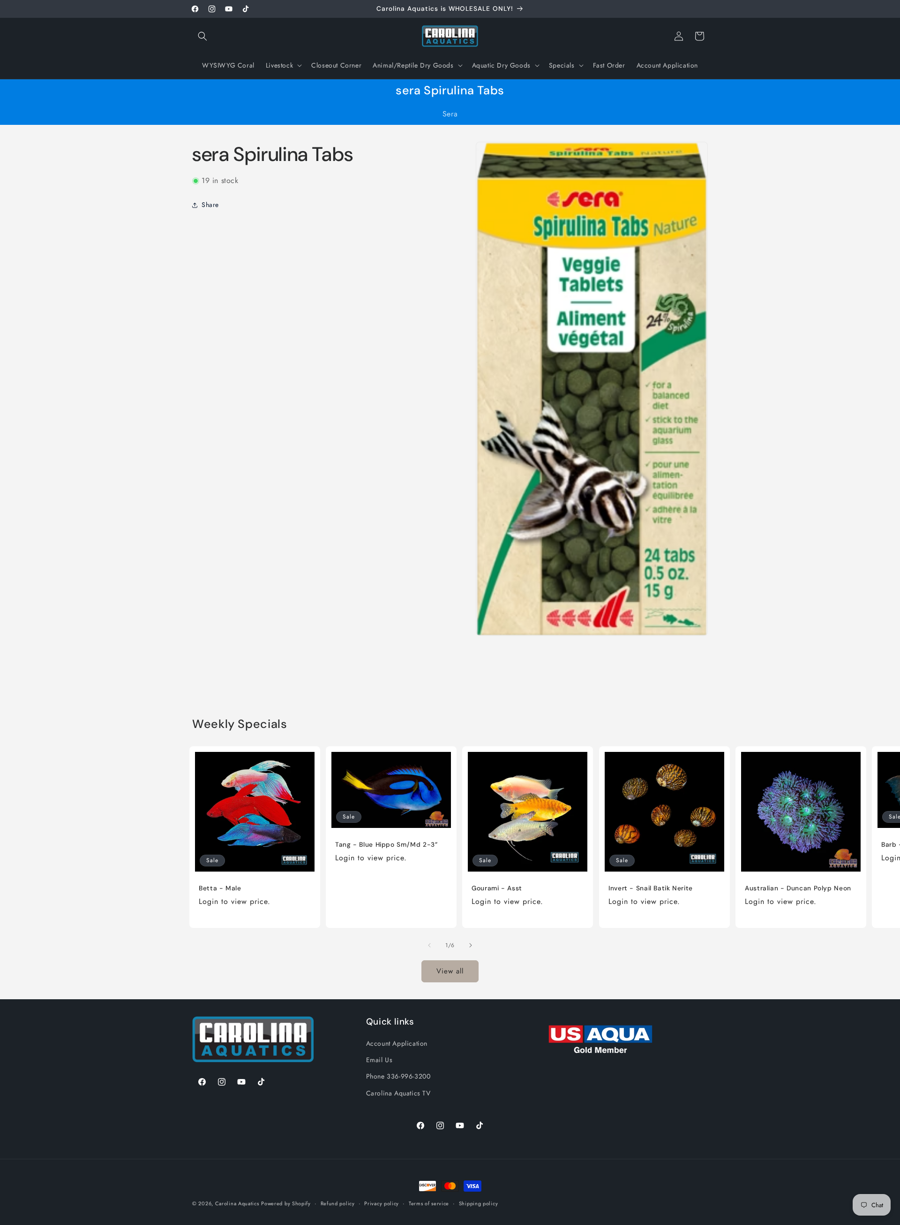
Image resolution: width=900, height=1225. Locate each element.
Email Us (379, 1059)
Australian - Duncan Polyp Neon (798, 888)
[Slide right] (470, 945)
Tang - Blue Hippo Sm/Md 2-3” (386, 845)
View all (450, 971)
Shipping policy (478, 1203)
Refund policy (338, 1203)
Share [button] (210, 204)
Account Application (397, 1043)
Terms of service (429, 1203)
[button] (202, 36)
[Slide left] (429, 945)
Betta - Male (220, 888)
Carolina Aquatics (237, 1203)
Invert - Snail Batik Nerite (650, 888)
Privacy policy (381, 1203)
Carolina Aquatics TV (398, 1093)
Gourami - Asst (497, 888)
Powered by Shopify (286, 1203)
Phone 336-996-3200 (398, 1076)
